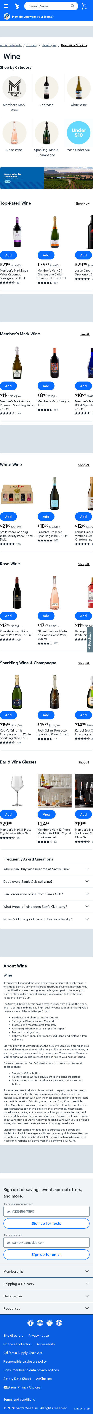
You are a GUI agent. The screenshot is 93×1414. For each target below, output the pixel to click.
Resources (11, 1308)
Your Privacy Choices (25, 1387)
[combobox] (51, 6)
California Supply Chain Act (22, 1352)
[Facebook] (30, 1322)
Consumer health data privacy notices (31, 1370)
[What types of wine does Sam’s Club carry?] (87, 906)
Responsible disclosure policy (25, 1361)
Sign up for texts (46, 1223)
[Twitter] (49, 1322)
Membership (13, 1271)
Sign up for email (46, 1254)
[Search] (72, 6)
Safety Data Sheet (17, 1378)
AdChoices (44, 1378)
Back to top (83, 1408)
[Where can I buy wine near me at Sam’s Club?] (87, 868)
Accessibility (46, 1344)
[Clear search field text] (67, 6)
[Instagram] (40, 1322)
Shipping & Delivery (18, 1283)
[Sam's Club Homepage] (17, 6)
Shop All (84, 465)
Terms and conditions (19, 1399)
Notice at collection (17, 1344)
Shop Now (82, 203)
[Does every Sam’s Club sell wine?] (87, 881)
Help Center (12, 1296)
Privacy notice (39, 1335)
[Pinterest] (59, 1322)
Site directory (13, 1335)
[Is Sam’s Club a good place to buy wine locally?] (87, 919)
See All (85, 334)
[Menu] (6, 6)
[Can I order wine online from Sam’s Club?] (87, 894)
